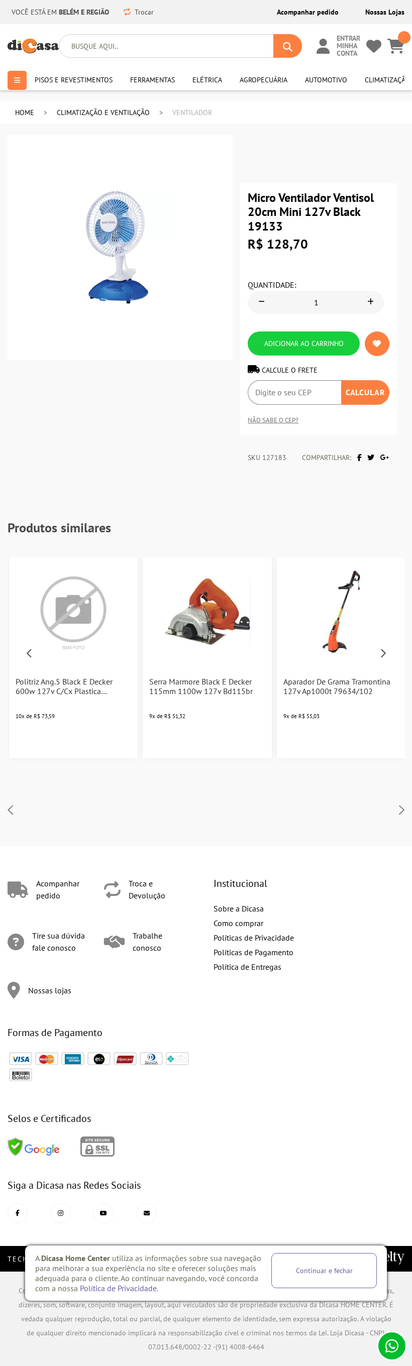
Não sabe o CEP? (273, 420)
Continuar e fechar (324, 1270)
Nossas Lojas (384, 12)
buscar (287, 46)
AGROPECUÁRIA (260, 79)
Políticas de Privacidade (254, 938)
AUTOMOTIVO (323, 79)
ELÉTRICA (205, 79)
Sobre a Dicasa (239, 908)
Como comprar (238, 923)
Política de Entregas (247, 967)
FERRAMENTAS (149, 79)
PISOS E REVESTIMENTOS (68, 79)
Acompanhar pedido (308, 12)
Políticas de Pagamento (253, 952)
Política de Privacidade (118, 1288)
